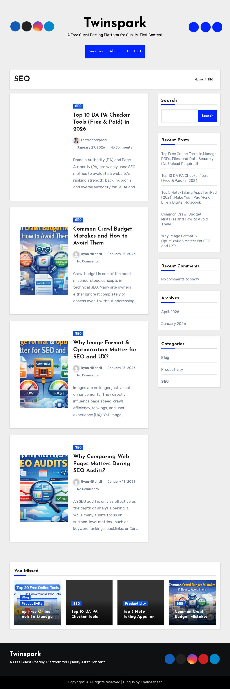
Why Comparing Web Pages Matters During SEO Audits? (101, 463)
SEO (78, 106)
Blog (165, 358)
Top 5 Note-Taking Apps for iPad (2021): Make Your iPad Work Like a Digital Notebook (189, 197)
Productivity (172, 369)
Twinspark (115, 24)
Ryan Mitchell (91, 254)
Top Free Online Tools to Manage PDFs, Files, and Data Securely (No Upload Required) (189, 159)
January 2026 (173, 324)
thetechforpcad (94, 140)
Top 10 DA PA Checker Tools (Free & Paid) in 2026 (101, 122)
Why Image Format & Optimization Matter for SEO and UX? (105, 350)
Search (169, 100)
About (115, 51)
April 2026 (170, 312)
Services (96, 51)
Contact (134, 51)
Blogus (129, 682)
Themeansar (151, 682)
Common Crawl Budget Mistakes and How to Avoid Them (102, 236)
